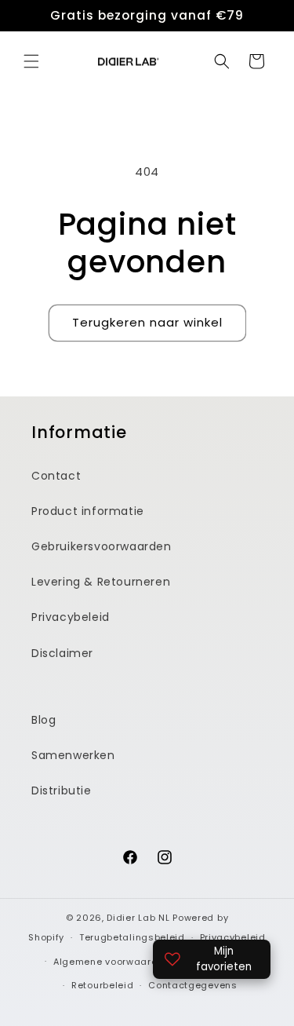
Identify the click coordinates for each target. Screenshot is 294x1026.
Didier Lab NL (138, 917)
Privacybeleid (70, 617)
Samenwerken (73, 755)
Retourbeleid (102, 985)
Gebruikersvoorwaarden (101, 546)
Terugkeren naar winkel (147, 322)
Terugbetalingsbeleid (132, 937)
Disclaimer (62, 653)
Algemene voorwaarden (111, 961)
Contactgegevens (193, 985)
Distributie (61, 790)
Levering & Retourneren (100, 582)
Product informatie (87, 511)
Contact (56, 476)
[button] (31, 61)
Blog (43, 720)
